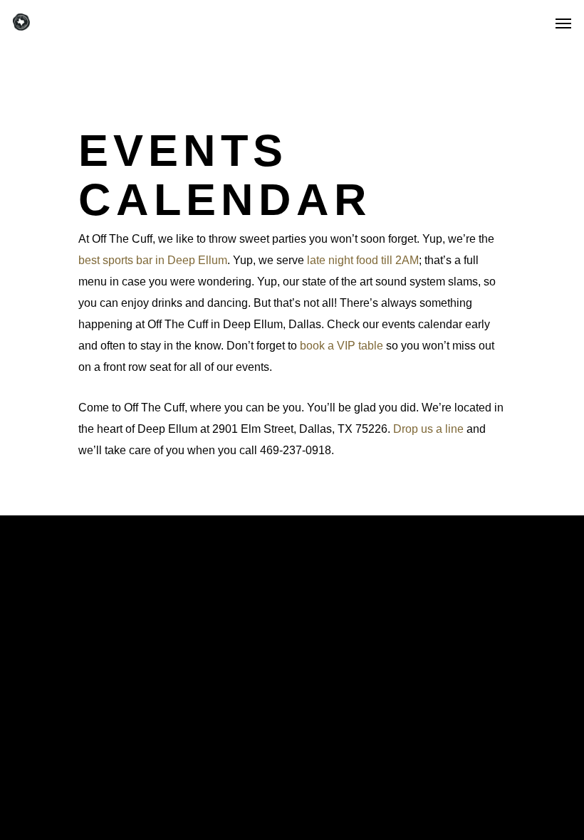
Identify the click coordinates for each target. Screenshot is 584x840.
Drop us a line (428, 429)
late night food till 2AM (363, 260)
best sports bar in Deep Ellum (152, 260)
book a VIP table (341, 346)
